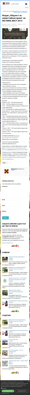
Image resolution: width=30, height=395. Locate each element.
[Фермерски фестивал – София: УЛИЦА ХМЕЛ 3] (5, 364)
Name (3, 199)
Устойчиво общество (11, 148)
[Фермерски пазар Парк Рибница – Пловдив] (5, 260)
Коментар (4, 186)
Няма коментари (13, 25)
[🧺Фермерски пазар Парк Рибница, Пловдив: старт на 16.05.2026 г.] (5, 270)
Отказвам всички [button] (22, 391)
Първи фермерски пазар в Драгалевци (18, 300)
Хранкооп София (6, 24)
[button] (15, 388)
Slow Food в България (22, 149)
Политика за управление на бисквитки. (13, 386)
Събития (20, 24)
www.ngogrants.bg (9, 159)
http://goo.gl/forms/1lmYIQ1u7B (9, 137)
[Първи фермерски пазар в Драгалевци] (5, 304)
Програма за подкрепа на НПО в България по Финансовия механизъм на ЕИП (14, 157)
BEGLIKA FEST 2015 (22, 52)
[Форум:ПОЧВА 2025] (5, 342)
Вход (26, 7)
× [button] (28, 381)
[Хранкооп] (10, 4)
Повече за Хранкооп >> (7, 242)
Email (3, 205)
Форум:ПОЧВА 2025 (13, 339)
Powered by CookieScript (5, 393)
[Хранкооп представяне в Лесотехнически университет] (5, 293)
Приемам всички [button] (8, 391)
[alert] (15, 387)
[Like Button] (4, 163)
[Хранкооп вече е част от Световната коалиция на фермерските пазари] (5, 281)
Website (4, 211)
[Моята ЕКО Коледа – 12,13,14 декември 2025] (5, 353)
